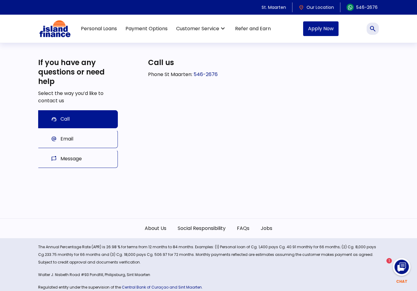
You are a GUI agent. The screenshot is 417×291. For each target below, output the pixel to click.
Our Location (316, 7)
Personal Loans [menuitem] (99, 28)
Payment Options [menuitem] (146, 28)
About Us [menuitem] (155, 228)
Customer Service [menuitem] (201, 28)
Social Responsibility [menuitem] (202, 228)
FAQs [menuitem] (243, 228)
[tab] (78, 119)
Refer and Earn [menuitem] (253, 28)
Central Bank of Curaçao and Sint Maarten (162, 287)
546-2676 (367, 7)
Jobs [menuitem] (266, 228)
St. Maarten (274, 7)
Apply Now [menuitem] (321, 28)
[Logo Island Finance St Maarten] (55, 28)
